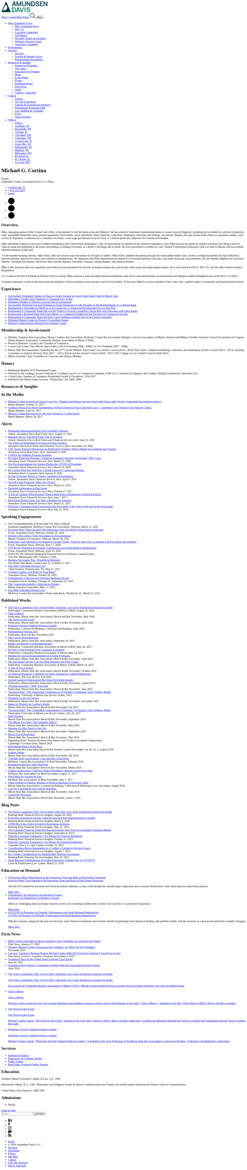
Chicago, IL (21, 132)
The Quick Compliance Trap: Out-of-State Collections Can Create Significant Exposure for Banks (60, 811)
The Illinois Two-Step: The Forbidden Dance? (32, 722)
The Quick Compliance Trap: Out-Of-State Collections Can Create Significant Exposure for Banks (60, 607)
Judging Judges (16, 752)
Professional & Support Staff (30, 107)
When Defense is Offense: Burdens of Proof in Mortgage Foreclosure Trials (48, 782)
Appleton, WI (22, 126)
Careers (12, 95)
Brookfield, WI (23, 129)
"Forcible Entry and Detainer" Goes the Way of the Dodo (38, 758)
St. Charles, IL (22, 159)
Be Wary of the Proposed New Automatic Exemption (36, 649)
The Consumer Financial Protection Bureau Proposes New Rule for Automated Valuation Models (59, 830)
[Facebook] (9, 1124)
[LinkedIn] (10, 1120)
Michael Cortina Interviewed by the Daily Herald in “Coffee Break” (44, 413)
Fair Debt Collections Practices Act (26, 566)
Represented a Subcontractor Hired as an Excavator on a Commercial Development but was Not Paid (61, 308)
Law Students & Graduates (29, 110)
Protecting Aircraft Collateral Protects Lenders (32, 625)
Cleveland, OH (23, 135)
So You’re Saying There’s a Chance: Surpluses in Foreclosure (40, 476)
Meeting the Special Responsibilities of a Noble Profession (39, 655)
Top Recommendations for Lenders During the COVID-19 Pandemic (45, 464)
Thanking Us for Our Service (23, 698)
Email (11, 193)
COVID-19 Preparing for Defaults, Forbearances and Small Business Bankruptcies (52, 915)
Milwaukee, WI (23, 153)
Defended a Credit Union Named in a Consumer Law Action (40, 299)
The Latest (20, 68)
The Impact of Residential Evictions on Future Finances (37, 443)
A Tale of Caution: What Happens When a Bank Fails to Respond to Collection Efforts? (54, 494)
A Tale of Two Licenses (20, 667)
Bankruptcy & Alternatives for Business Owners (33, 898)
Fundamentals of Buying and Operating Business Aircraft (38, 578)
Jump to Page (8, 1110)
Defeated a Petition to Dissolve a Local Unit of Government (40, 302)
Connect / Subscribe (25, 92)
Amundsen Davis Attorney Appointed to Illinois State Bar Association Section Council (54, 965)
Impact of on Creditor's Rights (29, 704)
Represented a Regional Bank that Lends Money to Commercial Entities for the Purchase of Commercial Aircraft (68, 314)
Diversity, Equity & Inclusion (30, 38)
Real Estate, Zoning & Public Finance (28, 1064)
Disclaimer (13, 1150)
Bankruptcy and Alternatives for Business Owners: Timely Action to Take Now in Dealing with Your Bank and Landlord (72, 541)
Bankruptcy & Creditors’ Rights (25, 1058)
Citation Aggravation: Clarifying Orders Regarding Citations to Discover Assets (50, 770)
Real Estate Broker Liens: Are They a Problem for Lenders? (40, 500)
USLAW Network (18, 1162)
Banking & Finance (18, 1055)
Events (18, 80)
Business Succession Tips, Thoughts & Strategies (34, 560)
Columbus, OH (23, 138)
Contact (12, 1159)
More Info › (14, 892)
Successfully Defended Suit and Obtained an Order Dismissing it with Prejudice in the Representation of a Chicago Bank (72, 305)
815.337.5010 (17, 190)
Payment (12, 1147)
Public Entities (15, 1061)
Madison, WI (22, 150)
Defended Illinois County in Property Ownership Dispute (38, 320)
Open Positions (23, 116)
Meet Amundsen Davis (20, 23)
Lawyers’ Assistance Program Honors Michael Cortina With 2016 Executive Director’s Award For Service (64, 953)
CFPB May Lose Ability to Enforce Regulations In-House (39, 824)
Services (12, 50)
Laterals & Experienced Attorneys (33, 104)
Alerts (18, 89)
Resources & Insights (19, 62)
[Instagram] (10, 1128)
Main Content (8, 17)
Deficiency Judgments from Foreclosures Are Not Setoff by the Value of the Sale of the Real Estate (60, 506)
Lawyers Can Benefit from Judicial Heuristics (32, 788)
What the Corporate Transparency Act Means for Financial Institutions (45, 836)
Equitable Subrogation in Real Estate (27, 488)
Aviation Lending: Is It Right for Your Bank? (32, 572)
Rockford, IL (22, 156)
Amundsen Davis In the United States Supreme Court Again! (40, 959)
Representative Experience (29, 59)
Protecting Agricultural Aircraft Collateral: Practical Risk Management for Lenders (51, 818)
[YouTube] (9, 1131)
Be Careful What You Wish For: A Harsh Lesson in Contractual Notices (46, 470)
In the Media (21, 77)
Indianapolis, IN (23, 147)
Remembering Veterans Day (23, 631)
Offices (12, 119)
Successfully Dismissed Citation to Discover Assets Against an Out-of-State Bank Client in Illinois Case (63, 296)
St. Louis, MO (22, 162)
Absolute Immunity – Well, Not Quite (28, 686)
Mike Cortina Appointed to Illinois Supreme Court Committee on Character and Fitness (54, 941)
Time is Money (16, 613)
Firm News (21, 86)
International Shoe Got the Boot (25, 746)
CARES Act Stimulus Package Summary (30, 455)
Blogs (18, 74)
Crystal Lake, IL (23, 141)
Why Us (19, 29)
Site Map (13, 1156)
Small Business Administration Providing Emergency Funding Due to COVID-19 (51, 860)
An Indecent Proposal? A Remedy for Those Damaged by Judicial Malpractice (49, 674)
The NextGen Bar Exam (21, 619)
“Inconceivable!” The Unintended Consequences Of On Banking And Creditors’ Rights (59, 692)
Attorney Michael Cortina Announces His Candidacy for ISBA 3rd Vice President (51, 947)
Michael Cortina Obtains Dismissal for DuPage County (37, 323)
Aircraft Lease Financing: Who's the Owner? (32, 482)
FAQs (18, 113)
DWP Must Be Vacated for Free (25, 776)
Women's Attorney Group (28, 41)
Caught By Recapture (20, 794)
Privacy (12, 1153)
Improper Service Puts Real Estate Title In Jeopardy (35, 437)
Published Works (24, 83)
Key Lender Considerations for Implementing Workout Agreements (43, 854)
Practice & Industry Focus (28, 56)
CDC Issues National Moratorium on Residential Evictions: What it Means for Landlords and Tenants (62, 449)
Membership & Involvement (25, 330)
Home (11, 1141)
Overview (9, 225)
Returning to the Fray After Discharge (28, 764)
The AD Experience (25, 101)
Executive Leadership (26, 32)
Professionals (15, 47)
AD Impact (21, 35)
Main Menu (23, 17)
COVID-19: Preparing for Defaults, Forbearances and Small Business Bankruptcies (52, 547)
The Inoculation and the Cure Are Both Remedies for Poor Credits (43, 661)
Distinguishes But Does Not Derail (41, 680)
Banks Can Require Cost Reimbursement (30, 643)
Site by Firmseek (17, 1165)
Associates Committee (26, 44)
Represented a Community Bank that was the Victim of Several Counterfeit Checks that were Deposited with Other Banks (73, 311)
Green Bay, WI (23, 144)
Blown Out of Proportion (21, 734)
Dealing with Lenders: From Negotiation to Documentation (39, 535)
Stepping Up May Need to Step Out (27, 728)
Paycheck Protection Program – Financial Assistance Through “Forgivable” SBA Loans (54, 458)
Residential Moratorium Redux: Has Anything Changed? (38, 430)
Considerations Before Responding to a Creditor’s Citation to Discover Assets (49, 848)
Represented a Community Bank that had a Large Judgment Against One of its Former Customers (60, 317)
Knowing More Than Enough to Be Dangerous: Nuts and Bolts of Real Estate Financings (55, 529)
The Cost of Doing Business (23, 637)
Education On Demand (27, 71)
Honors (7, 363)
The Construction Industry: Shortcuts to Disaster (34, 584)
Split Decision (15, 716)
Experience (11, 289)
